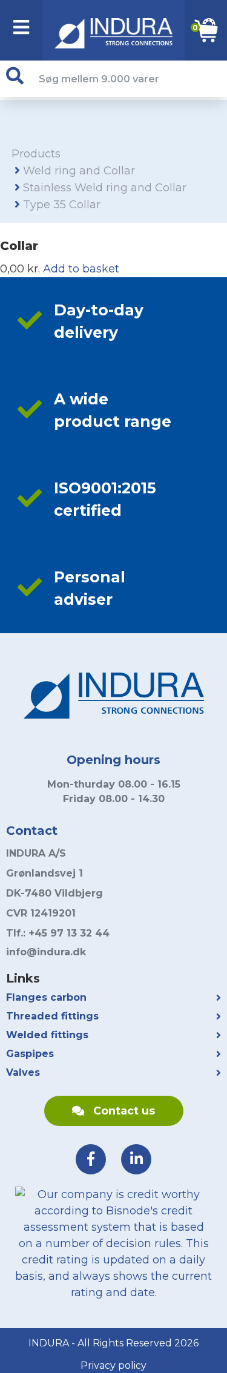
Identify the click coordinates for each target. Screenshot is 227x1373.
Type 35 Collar (61, 204)
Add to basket (81, 268)
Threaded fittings (52, 1016)
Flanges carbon (46, 997)
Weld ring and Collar (79, 170)
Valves (23, 1072)
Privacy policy (113, 1365)
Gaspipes (30, 1053)
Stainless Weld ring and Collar (104, 187)
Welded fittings (47, 1035)
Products (36, 153)
